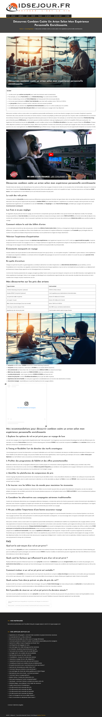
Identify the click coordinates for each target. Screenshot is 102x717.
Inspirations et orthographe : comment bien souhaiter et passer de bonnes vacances (33, 635)
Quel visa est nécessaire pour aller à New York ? (22, 667)
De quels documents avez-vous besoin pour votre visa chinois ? (27, 665)
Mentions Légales (18, 705)
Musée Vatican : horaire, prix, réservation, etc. (21, 677)
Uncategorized (12, 75)
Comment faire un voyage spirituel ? (19, 675)
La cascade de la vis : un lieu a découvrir (20, 637)
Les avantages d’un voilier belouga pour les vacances (24, 647)
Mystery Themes (41, 715)
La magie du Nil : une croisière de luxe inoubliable (22, 653)
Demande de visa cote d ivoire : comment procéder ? (24, 673)
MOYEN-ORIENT (58, 16)
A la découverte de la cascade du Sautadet (21, 691)
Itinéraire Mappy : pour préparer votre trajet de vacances (25, 683)
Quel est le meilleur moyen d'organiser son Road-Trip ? (24, 643)
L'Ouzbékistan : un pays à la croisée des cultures (22, 657)
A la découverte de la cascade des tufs (20, 687)
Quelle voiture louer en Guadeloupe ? (19, 685)
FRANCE (40, 16)
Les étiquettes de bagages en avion (19, 645)
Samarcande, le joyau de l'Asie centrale (20, 655)
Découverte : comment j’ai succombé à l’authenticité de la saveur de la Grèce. (29, 605)
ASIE (27, 16)
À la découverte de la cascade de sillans (20, 689)
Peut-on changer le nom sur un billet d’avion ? (22, 695)
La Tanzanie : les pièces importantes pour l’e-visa (23, 649)
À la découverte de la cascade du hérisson (21, 693)
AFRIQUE (13, 16)
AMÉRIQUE (20, 16)
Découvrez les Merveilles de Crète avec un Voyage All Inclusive (26, 639)
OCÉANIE (67, 16)
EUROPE (33, 16)
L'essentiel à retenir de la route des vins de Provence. (24, 661)
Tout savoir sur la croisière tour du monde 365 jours (23, 651)
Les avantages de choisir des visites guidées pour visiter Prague (27, 671)
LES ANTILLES (48, 16)
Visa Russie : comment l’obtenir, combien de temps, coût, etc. (26, 681)
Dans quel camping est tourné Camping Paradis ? (23, 679)
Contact (10, 705)
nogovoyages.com (55, 624)
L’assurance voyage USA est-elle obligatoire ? (22, 659)
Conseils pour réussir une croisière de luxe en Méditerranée (25, 663)
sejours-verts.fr (44, 624)
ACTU (8, 16)
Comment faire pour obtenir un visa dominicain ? (22, 669)
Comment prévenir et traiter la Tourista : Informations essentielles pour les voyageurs (33, 641)
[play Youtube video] (51, 154)
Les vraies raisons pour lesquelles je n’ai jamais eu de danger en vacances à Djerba (28, 602)
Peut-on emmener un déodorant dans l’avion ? (22, 697)
